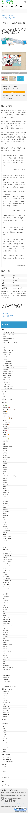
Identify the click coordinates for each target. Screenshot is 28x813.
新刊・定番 (4, 391)
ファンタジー (6, 617)
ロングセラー (5, 719)
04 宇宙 (4, 732)
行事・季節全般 (6, 441)
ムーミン (5, 684)
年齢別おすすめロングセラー (9, 17)
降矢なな (5, 517)
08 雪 (4, 740)
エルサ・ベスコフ (7, 570)
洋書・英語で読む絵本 (8, 669)
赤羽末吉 (5, 448)
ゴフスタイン (6, 549)
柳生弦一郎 (5, 528)
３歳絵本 (5, 359)
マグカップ (5, 700)
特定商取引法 (4, 804)
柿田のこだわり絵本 (7, 757)
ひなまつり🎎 (6, 415)
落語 (4, 653)
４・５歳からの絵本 (7, 363)
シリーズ (4, 673)
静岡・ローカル (6, 659)
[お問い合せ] (21, 6)
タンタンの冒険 (6, 681)
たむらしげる (6, 505)
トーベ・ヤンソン (7, 586)
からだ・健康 (6, 640)
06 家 (4, 736)
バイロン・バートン (7, 591)
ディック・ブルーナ (7, 568)
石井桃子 (5, 455)
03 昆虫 (4, 730)
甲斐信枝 (5, 469)
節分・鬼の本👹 (6, 407)
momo (4, 769)
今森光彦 (5, 463)
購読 (24, 804)
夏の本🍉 (5, 430)
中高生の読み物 (6, 384)
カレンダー (5, 710)
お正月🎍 (5, 405)
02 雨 (4, 728)
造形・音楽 (5, 628)
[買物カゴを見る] (25, 2)
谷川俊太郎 (5, 503)
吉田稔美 (5, 532)
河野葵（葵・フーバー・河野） (9, 476)
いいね (4, 771)
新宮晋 (4, 486)
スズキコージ (6, 490)
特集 (3, 329)
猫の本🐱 (5, 411)
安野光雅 (5, 453)
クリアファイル (6, 702)
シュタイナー (6, 636)
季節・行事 (4, 402)
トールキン (5, 557)
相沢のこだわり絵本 (7, 759)
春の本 (4, 420)
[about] (16, 6)
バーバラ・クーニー (7, 545)
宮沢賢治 (5, 526)
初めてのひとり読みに (8, 373)
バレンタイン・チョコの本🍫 (9, 409)
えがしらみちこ (6, 465)
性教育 (4, 642)
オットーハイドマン (7, 538)
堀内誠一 (5, 519)
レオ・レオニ (6, 584)
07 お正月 (5, 738)
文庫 (4, 661)
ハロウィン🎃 (6, 434)
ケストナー (5, 547)
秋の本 (4, 432)
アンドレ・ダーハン (7, 555)
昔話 (4, 598)
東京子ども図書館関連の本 (8, 338)
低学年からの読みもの (8, 371)
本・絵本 (11, 15)
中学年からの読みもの (8, 377)
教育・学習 (5, 634)
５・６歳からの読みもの (8, 367)
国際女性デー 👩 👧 (7, 418)
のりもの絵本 (6, 600)
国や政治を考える (7, 345)
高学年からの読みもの (8, 382)
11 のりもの (5, 747)
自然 (4, 638)
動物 (4, 611)
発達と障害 (5, 655)
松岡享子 (5, 522)
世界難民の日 (6, 428)
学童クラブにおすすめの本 (8, 334)
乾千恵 (4, 461)
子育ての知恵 (6, 596)
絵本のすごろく (6, 696)
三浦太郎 (5, 524)
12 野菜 (4, 749)
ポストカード (6, 706)
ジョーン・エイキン (7, 561)
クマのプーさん (6, 677)
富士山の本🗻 (6, 413)
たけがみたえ (6, 499)
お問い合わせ (19, 804)
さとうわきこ (6, 484)
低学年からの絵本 (7, 369)
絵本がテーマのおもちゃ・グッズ (10, 689)
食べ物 (4, 615)
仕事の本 (5, 646)
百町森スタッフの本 (7, 446)
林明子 (4, 513)
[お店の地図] (7, 6)
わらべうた (5, 630)
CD (2, 774)
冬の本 (4, 436)
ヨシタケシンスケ (7, 530)
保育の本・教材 (6, 621)
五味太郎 (5, 480)
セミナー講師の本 (7, 623)
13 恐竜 (4, 751)
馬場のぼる (5, 515)
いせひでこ (5, 459)
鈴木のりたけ (6, 492)
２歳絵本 (5, 356)
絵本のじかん (5, 723)
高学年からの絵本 (7, 379)
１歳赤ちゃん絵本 (7, 354)
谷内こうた (5, 501)
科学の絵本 (5, 603)
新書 (4, 663)
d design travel (6, 766)
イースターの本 (6, 422)
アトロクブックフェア (8, 347)
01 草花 (4, 726)
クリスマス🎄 (6, 438)
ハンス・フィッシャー (8, 563)
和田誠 (4, 534)
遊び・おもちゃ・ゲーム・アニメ (10, 626)
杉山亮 (4, 488)
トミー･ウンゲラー (7, 536)
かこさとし (5, 471)
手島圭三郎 (5, 509)
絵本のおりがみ (6, 708)
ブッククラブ (5, 777)
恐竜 (4, 613)
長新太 (4, 507)
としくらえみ (6, 511)
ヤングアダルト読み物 (8, 386)
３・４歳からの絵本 (7, 18)
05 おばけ (5, 734)
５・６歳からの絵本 (7, 365)
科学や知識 (6, 317)
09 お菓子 (5, 743)
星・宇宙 (5, 609)
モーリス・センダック (8, 551)
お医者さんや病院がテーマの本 (9, 644)
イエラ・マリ (6, 576)
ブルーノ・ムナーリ (7, 580)
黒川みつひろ (6, 473)
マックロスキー (6, 574)
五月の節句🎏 (6, 424)
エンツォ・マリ (6, 578)
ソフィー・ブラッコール (8, 565)
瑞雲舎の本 (5, 340)
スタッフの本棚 (6, 754)
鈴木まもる (5, 494)
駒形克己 (5, 478)
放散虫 (4, 336)
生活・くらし (6, 648)
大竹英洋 (5, 467)
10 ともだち (5, 745)
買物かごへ (14, 92)
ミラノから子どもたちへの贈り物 (10, 342)
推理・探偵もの (6, 619)
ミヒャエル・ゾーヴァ (8, 553)
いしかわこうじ (6, 457)
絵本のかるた (6, 693)
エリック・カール (7, 540)
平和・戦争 (5, 657)
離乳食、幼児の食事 (7, 651)
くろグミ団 (5, 679)
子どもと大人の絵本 (7, 388)
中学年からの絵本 (7, 375)
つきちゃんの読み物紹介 (8, 761)
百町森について (11, 804)
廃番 (3, 781)
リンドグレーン (6, 582)
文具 (4, 704)
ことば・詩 (5, 632)
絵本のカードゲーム (7, 691)
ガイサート (5, 542)
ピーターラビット (7, 675)
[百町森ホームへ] (2, 6)
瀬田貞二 (5, 497)
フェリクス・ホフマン (8, 572)
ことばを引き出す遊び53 (8, 332)
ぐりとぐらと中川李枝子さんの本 (10, 686)
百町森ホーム (4, 15)
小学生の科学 (6, 605)
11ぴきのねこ (6, 714)
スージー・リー (6, 588)
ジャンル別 (4, 594)
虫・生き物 (5, 607)
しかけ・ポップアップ (8, 667)
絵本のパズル (6, 698)
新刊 (4, 394)
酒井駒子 (5, 482)
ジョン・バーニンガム (8, 559)
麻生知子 (5, 450)
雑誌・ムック (5, 764)
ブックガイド (6, 665)
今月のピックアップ (7, 399)
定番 (4, 396)
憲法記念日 (5, 426)
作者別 (3, 444)
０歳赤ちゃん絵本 (7, 352)
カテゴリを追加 (6, 785)
